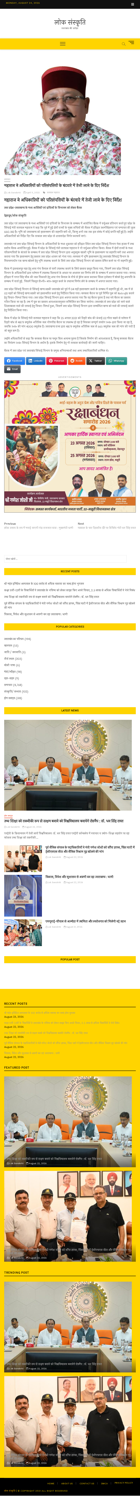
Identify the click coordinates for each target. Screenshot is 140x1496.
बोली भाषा (9, 665)
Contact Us (87, 1483)
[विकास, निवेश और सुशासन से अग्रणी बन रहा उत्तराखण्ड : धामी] (23, 895)
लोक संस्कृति (70, 22)
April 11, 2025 (33, 192)
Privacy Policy (124, 1482)
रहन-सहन (9, 678)
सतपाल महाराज (53, 192)
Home (51, 1483)
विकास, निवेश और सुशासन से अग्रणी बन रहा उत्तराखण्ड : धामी (36, 614)
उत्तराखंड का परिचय (14, 639)
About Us (67, 1483)
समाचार (7, 179)
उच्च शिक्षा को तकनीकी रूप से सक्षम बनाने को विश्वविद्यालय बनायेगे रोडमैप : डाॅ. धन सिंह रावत (51, 597)
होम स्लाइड (9, 698)
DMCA (104, 1483)
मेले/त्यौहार (10, 672)
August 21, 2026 (74, 927)
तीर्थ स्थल (9, 659)
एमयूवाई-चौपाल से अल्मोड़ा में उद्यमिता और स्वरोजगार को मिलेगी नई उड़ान (86, 921)
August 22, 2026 (33, 827)
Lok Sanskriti (13, 192)
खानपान (8, 646)
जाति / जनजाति (12, 652)
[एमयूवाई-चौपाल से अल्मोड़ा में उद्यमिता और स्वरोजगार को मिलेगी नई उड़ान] (23, 932)
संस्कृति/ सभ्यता (12, 692)
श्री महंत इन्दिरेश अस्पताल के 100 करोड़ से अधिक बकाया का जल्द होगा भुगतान (44, 584)
